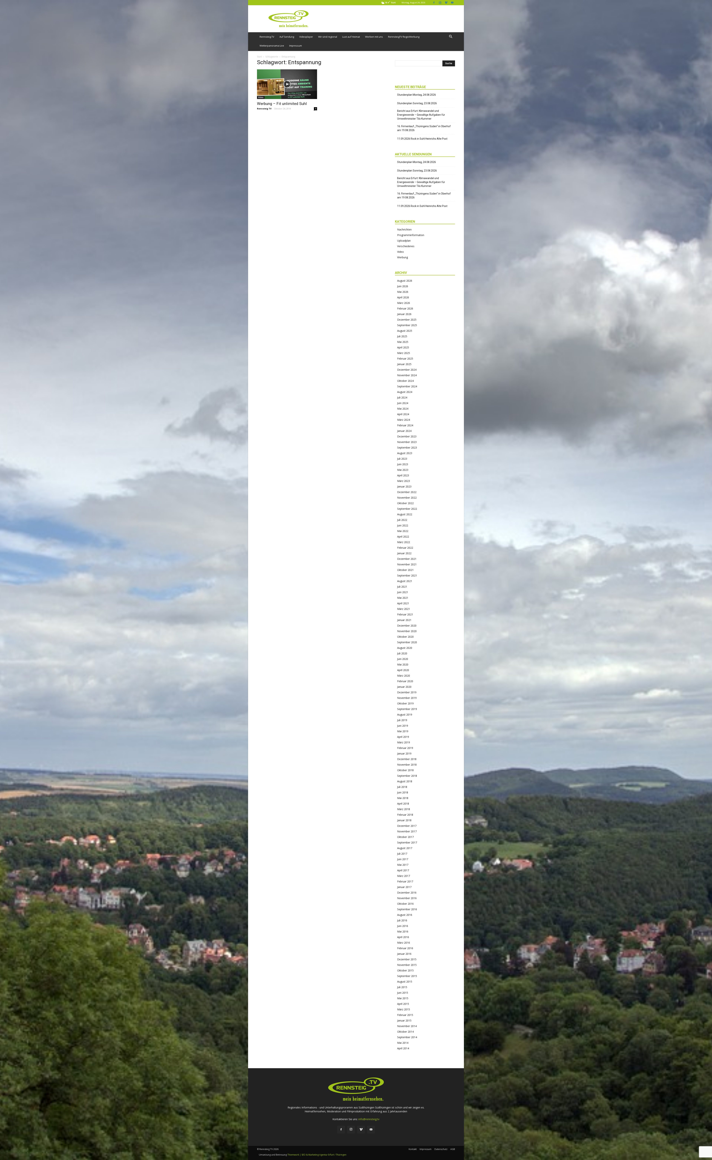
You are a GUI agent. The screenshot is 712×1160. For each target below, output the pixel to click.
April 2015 (403, 1004)
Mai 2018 (402, 798)
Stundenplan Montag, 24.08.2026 (416, 94)
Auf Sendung (286, 36)
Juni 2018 (402, 792)
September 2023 (407, 447)
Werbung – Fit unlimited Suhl (282, 103)
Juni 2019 (402, 725)
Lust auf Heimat (351, 36)
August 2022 (404, 514)
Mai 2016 (402, 931)
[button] (450, 37)
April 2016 (403, 937)
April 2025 (403, 347)
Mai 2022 (402, 531)
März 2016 (403, 942)
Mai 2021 (402, 597)
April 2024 (403, 414)
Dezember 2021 (406, 559)
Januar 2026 (404, 314)
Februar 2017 (405, 881)
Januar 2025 (404, 364)
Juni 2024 (402, 403)
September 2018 (407, 775)
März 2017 (403, 876)
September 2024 (407, 386)
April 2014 (403, 1048)
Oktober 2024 (405, 381)
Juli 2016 (402, 920)
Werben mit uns (374, 36)
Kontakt (413, 1149)
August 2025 (404, 330)
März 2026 (403, 303)
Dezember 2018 (406, 759)
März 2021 (403, 609)
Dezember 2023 (406, 436)
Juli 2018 (402, 787)
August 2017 (404, 848)
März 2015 (403, 1009)
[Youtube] (452, 2)
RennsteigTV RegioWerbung (403, 36)
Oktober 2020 (405, 636)
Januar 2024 (404, 431)
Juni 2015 (402, 992)
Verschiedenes (405, 246)
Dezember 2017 (406, 826)
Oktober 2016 (405, 903)
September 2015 (407, 976)
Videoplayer (306, 36)
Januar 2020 (404, 686)
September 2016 (407, 909)
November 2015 (407, 965)
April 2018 (403, 803)
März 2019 (403, 742)
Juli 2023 (402, 458)
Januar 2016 (404, 953)
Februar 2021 (405, 614)
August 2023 (404, 453)
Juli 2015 (402, 987)
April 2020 (403, 670)
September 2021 (407, 575)
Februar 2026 (405, 308)
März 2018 (403, 809)
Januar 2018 (404, 820)
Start (259, 56)
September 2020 (407, 642)
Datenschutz (440, 1149)
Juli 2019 (402, 720)
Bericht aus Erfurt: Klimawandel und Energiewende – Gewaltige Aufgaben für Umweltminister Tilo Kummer (421, 114)
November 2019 (407, 698)
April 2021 (403, 603)
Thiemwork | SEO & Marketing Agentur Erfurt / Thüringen (316, 1154)
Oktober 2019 (405, 703)
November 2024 (407, 375)
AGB (452, 1149)
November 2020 (407, 631)
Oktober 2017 (405, 837)
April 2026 (403, 297)
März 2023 (403, 481)
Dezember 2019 (406, 692)
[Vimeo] (446, 2)
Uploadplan (404, 240)
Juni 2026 (402, 286)
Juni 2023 (402, 464)
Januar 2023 (404, 486)
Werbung (402, 257)
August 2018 (404, 781)
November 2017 (407, 831)
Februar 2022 (405, 547)
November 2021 (407, 564)
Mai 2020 (402, 664)
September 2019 (407, 709)
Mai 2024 (402, 408)
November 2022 (407, 497)
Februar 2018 (405, 814)
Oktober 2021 (405, 570)
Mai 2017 (402, 864)
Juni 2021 (402, 592)
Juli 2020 (402, 653)
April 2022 (403, 536)
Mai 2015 (402, 998)
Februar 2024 (405, 425)
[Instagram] (440, 2)
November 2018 (407, 764)
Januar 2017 (404, 887)
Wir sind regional (327, 36)
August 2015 (404, 981)
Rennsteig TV (264, 108)
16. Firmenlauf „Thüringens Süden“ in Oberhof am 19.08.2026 (424, 128)
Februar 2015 (405, 1015)
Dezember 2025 (406, 319)
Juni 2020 (402, 659)
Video (260, 97)
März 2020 (403, 675)
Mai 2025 (402, 342)
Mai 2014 (402, 1042)
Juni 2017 (402, 859)
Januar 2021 (404, 620)
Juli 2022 (402, 520)
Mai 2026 (402, 292)
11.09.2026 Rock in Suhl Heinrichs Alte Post (422, 138)
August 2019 (404, 714)
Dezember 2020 (406, 625)
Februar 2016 (405, 948)
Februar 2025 (405, 358)
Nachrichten (404, 229)
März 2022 (403, 542)
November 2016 (407, 898)
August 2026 (404, 280)
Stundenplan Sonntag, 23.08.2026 (417, 103)
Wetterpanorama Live (272, 45)
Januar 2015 (404, 1020)
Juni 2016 (402, 926)
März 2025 (403, 353)
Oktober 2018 (405, 770)
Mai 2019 (402, 731)
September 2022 (407, 508)
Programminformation (410, 235)
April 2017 (403, 870)
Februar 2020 (405, 681)
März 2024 (403, 419)
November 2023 (407, 442)
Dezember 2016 (406, 892)
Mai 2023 (402, 470)
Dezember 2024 (406, 369)
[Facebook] (434, 2)
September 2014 (407, 1037)
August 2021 (404, 581)
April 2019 (403, 737)
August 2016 (404, 915)
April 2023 (403, 475)
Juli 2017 (402, 853)
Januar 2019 (404, 753)
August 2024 (404, 392)
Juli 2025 (402, 336)
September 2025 (407, 325)
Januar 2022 (404, 553)
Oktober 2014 (405, 1031)
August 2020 (404, 648)
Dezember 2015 (406, 959)
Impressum (295, 45)
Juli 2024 (402, 397)
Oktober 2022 (405, 503)
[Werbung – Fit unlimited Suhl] (287, 84)
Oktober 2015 (405, 970)
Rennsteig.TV (267, 36)
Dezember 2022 (406, 492)
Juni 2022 (402, 525)
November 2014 (407, 1026)
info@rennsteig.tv (368, 1119)
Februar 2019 (405, 748)
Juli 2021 (402, 586)
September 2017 (407, 842)
